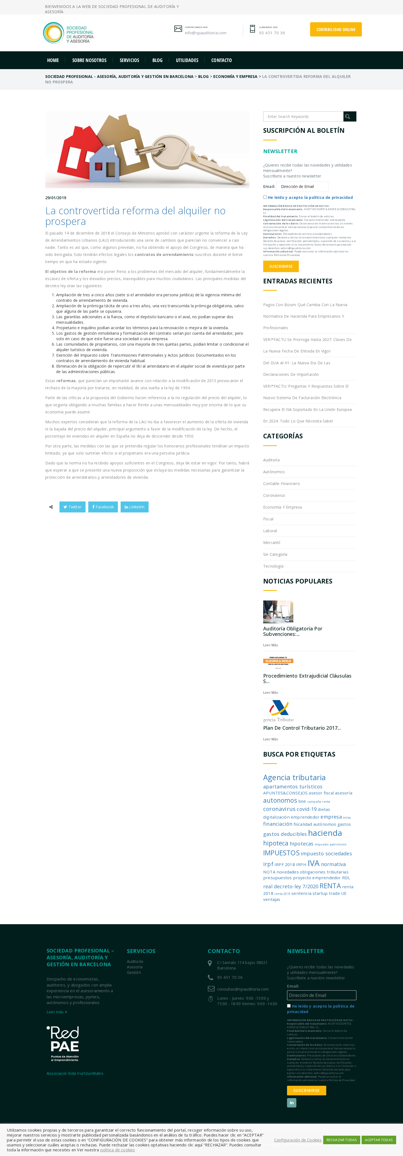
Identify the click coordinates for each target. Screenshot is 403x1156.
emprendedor (305, 817)
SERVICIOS (129, 60)
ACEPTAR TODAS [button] (379, 1139)
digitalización (276, 817)
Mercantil (271, 542)
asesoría (343, 793)
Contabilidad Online (336, 29)
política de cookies (117, 1149)
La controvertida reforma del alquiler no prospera (135, 216)
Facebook (104, 506)
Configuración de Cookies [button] (298, 1139)
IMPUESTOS (281, 852)
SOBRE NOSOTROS (89, 60)
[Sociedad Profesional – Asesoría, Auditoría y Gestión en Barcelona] (92, 32)
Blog (157, 60)
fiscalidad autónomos (315, 824)
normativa (333, 864)
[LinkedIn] (291, 1102)
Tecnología (273, 566)
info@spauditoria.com (206, 32)
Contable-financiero (281, 483)
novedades (288, 872)
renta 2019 (282, 894)
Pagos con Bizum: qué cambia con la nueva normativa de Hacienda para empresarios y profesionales (305, 316)
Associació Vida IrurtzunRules (75, 1073)
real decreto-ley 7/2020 (291, 886)
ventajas (271, 899)
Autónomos (274, 471)
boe (302, 801)
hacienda (325, 832)
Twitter (74, 506)
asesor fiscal (321, 793)
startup (320, 893)
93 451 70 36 (272, 32)
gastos (344, 824)
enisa (347, 817)
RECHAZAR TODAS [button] (342, 1139)
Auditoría (271, 460)
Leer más (270, 645)
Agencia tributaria (294, 777)
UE (344, 893)
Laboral (270, 530)
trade (334, 893)
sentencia (301, 893)
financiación (277, 824)
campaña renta (318, 801)
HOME (53, 60)
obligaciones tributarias (324, 872)
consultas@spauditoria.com (243, 989)
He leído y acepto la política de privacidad (310, 197)
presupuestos (277, 877)
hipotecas (302, 843)
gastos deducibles (285, 834)
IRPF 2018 (284, 864)
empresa (331, 816)
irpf (268, 864)
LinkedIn (136, 506)
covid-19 (307, 809)
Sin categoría (275, 554)
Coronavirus (274, 495)
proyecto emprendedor (317, 877)
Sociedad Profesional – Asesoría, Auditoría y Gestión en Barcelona (80, 957)
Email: (269, 186)
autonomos (280, 800)
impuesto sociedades (326, 853)
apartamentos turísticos (293, 786)
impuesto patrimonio (331, 844)
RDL (346, 877)
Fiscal (268, 518)
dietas (324, 809)
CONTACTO (221, 60)
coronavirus (279, 809)
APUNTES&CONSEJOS (285, 793)
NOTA (269, 872)
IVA (314, 863)
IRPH (301, 864)
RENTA (330, 885)
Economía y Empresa (282, 507)
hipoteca (276, 843)
